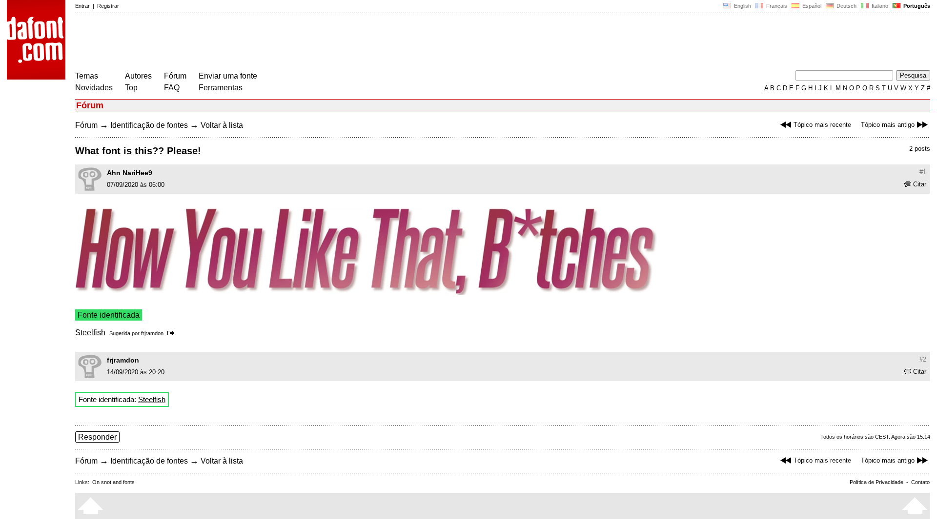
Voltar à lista (222, 125)
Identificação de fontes (149, 125)
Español (811, 6)
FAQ (172, 87)
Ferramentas (221, 87)
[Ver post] (172, 333)
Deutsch (846, 6)
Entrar (82, 6)
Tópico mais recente (822, 124)
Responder (97, 437)
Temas (86, 76)
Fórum (175, 76)
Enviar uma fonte (228, 76)
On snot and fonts (113, 482)
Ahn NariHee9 (129, 173)
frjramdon (152, 333)
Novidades (94, 87)
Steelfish (90, 332)
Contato (920, 482)
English (742, 6)
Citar (919, 184)
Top (131, 87)
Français (776, 6)
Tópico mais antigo (888, 124)
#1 (922, 172)
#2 (922, 359)
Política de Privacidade (876, 482)
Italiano (879, 6)
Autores (138, 76)
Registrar (108, 6)
